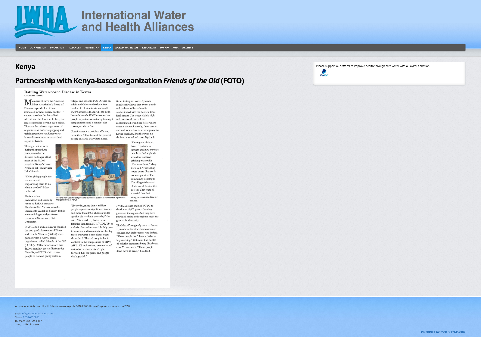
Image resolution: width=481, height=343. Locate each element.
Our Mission (38, 47)
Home (22, 47)
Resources (149, 47)
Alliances (74, 47)
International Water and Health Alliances (443, 331)
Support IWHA (169, 47)
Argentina (92, 47)
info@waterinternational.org (38, 313)
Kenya (107, 47)
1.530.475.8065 (31, 317)
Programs (57, 47)
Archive (187, 47)
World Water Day (126, 47)
